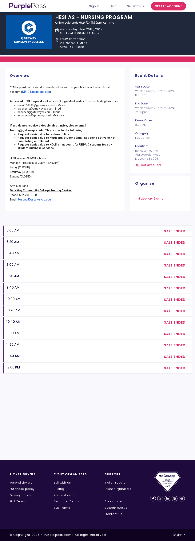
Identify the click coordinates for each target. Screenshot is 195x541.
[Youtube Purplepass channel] (182, 498)
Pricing (59, 489)
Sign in (94, 6)
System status (116, 508)
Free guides (114, 501)
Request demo (65, 495)
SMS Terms (18, 501)
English (177, 535)
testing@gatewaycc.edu (34, 199)
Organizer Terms (67, 501)
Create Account (168, 6)
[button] (94, 43)
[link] (160, 165)
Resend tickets (21, 483)
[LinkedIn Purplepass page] (167, 498)
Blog (108, 495)
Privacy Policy (20, 495)
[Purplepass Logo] (27, 6)
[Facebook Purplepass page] (153, 498)
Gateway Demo (151, 198)
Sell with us (135, 6)
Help (113, 6)
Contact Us (113, 514)
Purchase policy (22, 489)
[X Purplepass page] (160, 498)
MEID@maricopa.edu (36, 92)
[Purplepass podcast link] (174, 498)
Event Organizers (118, 489)
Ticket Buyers (115, 483)
